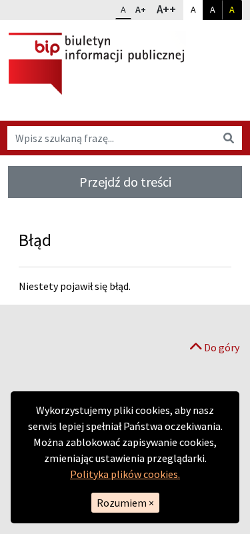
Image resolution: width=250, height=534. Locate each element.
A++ (169, 9)
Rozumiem (125, 502)
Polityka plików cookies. (125, 474)
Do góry (220, 347)
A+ (143, 9)
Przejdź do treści (125, 181)
